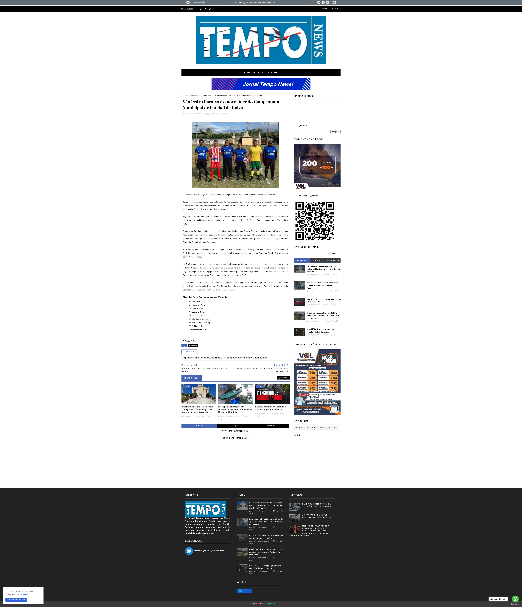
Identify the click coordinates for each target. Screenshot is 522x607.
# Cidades (193, 346)
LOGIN (297, 435)
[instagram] (205, 9)
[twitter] (201, 9)
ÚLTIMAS (302, 260)
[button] (16, 600)
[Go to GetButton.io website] (515, 604)
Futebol (311, 428)
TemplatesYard (270, 604)
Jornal (322, 428)
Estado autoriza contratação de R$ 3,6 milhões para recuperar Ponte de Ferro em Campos (323, 315)
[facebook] (196, 9)
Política (333, 428)
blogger (199, 426)
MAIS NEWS (333, 260)
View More (284, 378)
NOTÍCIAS (258, 72)
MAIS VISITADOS (317, 261)
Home (324, 8)
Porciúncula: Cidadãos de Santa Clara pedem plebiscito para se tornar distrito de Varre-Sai (197, 409)
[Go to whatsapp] (515, 599)
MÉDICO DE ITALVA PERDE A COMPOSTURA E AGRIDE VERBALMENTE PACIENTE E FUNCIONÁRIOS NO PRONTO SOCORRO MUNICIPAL (309, 531)
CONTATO (273, 72)
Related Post (191, 378)
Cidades (193, 96)
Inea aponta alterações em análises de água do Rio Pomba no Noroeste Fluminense (235, 409)
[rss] (210, 9)
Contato (334, 8)
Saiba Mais (24, 594)
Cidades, (224, 114)
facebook (271, 426)
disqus (235, 426)
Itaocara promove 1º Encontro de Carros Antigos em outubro (271, 408)
